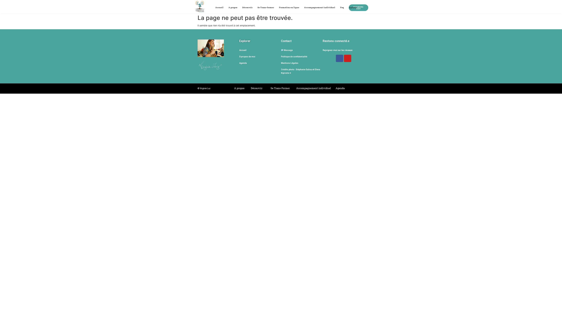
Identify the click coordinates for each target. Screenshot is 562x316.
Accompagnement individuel (319, 7)
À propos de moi (247, 56)
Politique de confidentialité (294, 56)
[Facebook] (339, 58)
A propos (232, 7)
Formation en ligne (289, 7)
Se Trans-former (265, 7)
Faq (342, 7)
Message (288, 50)
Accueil (219, 7)
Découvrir (247, 7)
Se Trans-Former (280, 88)
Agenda (353, 7)
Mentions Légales (289, 63)
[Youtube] (347, 58)
